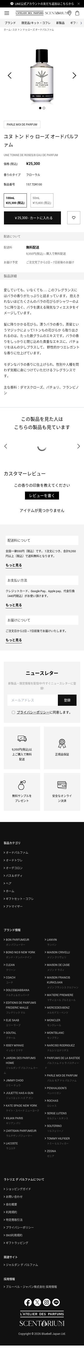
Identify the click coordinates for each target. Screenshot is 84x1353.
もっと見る (14, 565)
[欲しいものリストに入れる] (73, 217)
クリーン (10, 970)
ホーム (7, 29)
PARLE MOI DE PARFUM (22, 124)
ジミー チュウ (13, 1085)
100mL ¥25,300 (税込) (15, 200)
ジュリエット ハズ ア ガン (19, 1098)
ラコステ (10, 1148)
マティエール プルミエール (61, 1000)
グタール (10, 1037)
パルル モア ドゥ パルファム (62, 1080)
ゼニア (50, 1156)
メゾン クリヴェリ (56, 957)
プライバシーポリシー (33, 712)
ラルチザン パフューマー (19, 1135)
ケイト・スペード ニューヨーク (22, 1110)
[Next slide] (74, 75)
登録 (67, 700)
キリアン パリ (13, 1123)
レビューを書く (42, 495)
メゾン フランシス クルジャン (62, 987)
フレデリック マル (15, 1012)
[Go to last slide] (9, 75)
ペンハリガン (54, 1093)
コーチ (9, 982)
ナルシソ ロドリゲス (58, 1050)
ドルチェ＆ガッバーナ (17, 995)
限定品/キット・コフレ (36, 23)
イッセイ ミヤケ (14, 1050)
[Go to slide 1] (40, 108)
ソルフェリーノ (55, 1131)
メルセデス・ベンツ (57, 1012)
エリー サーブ (13, 1025)
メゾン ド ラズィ (55, 970)
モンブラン (53, 1037)
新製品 (60, 23)
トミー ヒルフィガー (58, 1143)
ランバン (51, 944)
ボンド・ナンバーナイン (19, 957)
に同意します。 (44, 712)
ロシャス (51, 1105)
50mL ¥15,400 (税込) (42, 200)
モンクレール (54, 1025)
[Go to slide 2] (44, 108)
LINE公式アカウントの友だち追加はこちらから (44, 4)
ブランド (10, 23)
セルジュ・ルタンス (57, 1118)
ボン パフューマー (15, 944)
